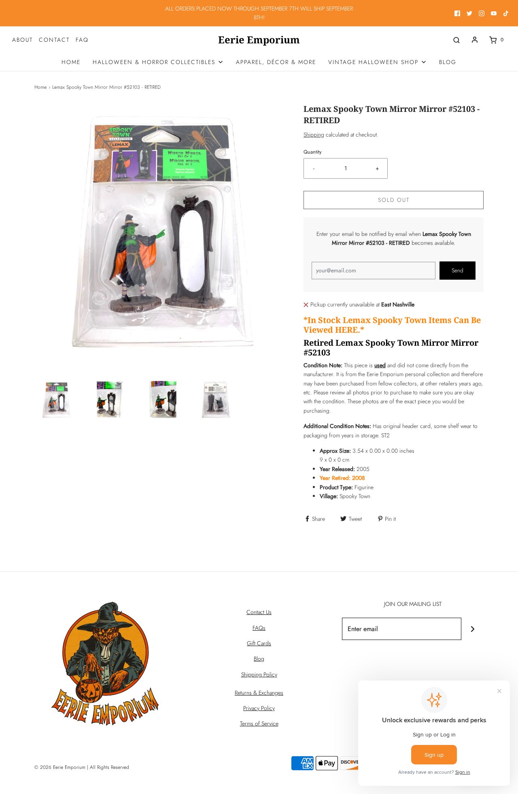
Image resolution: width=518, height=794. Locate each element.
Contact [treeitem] (54, 40)
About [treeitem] (22, 40)
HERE (346, 329)
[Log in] (475, 39)
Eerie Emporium (259, 40)
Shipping (314, 135)
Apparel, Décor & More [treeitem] (276, 62)
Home (40, 87)
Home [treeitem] (71, 62)
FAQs (259, 628)
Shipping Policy (259, 674)
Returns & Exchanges (259, 693)
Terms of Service (259, 723)
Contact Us (259, 612)
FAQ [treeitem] (82, 40)
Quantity (313, 152)
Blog (259, 659)
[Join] (472, 629)
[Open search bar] (456, 40)
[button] (56, 399)
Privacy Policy (259, 708)
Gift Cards (259, 643)
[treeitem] (158, 62)
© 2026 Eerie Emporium (59, 767)
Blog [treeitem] (447, 62)
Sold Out (394, 200)
